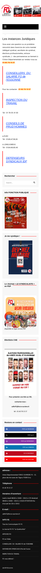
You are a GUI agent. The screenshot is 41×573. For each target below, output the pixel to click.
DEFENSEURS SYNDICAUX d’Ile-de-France (16, 549)
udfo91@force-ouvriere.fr (11, 514)
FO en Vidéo (6, 539)
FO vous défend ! (8, 559)
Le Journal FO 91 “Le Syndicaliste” (14, 529)
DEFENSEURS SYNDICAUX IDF (16, 159)
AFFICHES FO (6, 534)
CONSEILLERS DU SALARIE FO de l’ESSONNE (18, 76)
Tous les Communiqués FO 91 (12, 524)
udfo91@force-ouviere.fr (20, 407)
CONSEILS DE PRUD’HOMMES (16, 125)
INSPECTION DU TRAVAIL (16, 101)
